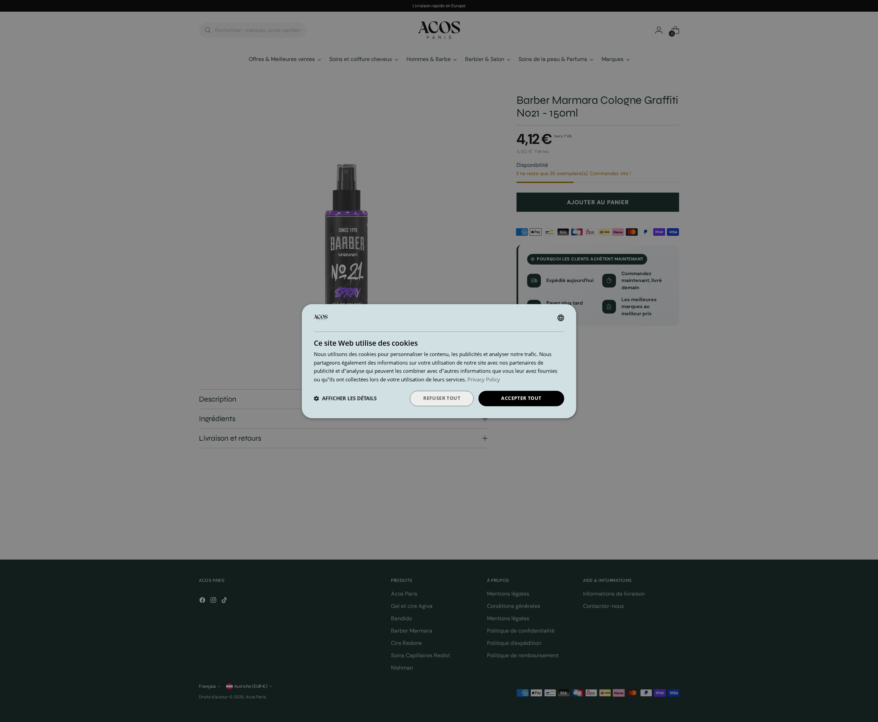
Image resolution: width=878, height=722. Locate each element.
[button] (345, 398)
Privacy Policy (483, 379)
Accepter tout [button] (521, 398)
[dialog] (439, 361)
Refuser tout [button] (441, 398)
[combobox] (560, 317)
